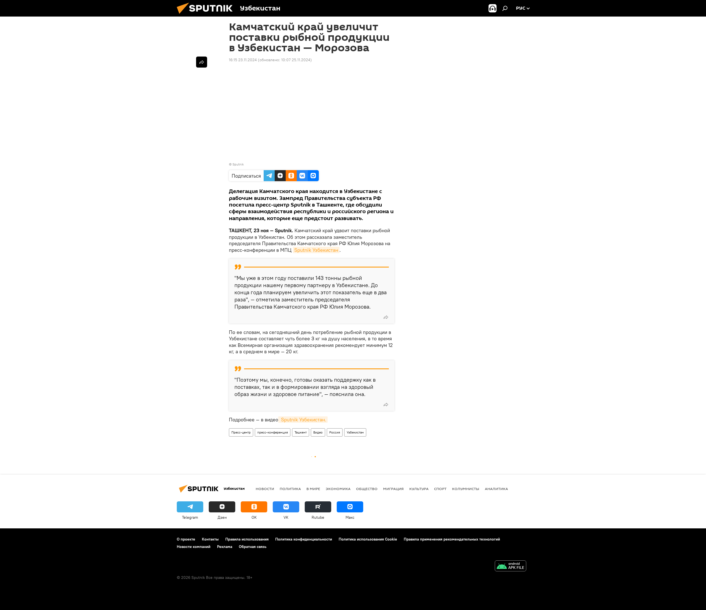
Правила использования (247, 539)
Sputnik (238, 164)
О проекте (186, 539)
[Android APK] (510, 566)
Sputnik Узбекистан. (303, 419)
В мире (313, 488)
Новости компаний (193, 546)
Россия (334, 432)
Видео (318, 432)
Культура (419, 488)
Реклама (224, 546)
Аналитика (496, 488)
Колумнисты (465, 488)
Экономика (338, 488)
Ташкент (301, 432)
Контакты (210, 539)
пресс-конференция (272, 432)
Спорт (440, 488)
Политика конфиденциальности (303, 539)
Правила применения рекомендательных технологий (452, 539)
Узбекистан (355, 432)
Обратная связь (252, 546)
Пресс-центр (241, 432)
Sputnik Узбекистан (316, 250)
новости (265, 488)
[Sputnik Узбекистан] (207, 15)
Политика (290, 488)
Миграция (393, 488)
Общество (367, 488)
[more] (385, 317)
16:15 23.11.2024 (243, 59)
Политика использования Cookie (368, 539)
